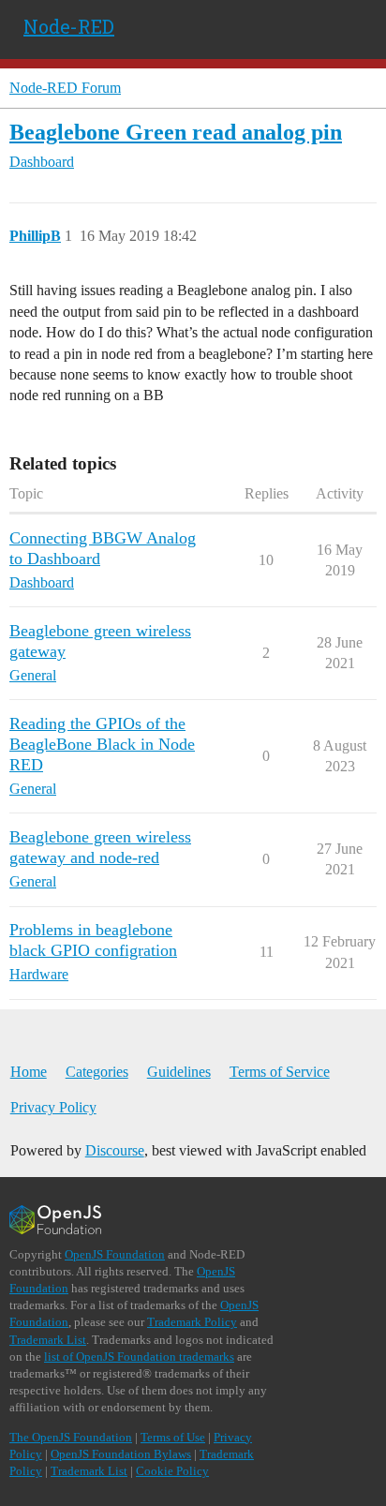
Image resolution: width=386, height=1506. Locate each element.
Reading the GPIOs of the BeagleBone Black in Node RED (102, 744)
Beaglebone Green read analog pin (175, 131)
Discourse (114, 1150)
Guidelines (179, 1072)
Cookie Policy (172, 1471)
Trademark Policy (192, 1322)
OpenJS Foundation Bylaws (121, 1454)
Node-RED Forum (65, 88)
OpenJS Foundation (115, 1254)
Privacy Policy (53, 1107)
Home (28, 1072)
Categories (97, 1072)
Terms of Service (280, 1072)
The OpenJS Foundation (70, 1437)
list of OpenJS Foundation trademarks (139, 1356)
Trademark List (47, 1340)
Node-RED (68, 26)
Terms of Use (173, 1437)
